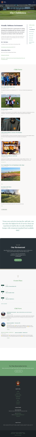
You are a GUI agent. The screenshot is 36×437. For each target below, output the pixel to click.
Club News (18, 402)
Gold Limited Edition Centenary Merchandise (11, 132)
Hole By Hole (31, 37)
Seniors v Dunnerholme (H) (11, 286)
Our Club (30, 27)
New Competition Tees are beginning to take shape (12, 165)
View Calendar (4, 303)
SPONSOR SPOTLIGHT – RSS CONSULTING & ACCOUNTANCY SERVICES (19, 313)
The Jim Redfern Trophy (6, 109)
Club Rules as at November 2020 (7, 47)
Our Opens (18, 398)
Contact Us (18, 416)
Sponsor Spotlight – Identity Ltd (21, 332)
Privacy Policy (13, 433)
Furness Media (19, 435)
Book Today (18, 371)
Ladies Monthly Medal (10, 292)
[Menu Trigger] (33, 2)
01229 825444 (18, 413)
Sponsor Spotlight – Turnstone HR (13, 323)
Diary (18, 400)
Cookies (24, 433)
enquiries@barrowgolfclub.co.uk (19, 414)
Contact (18, 403)
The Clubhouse (32, 29)
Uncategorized (3, 162)
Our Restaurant (31, 31)
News (2, 92)
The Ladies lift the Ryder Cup (8, 87)
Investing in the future (6, 187)
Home (18, 391)
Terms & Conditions (19, 433)
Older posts (4, 209)
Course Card (31, 35)
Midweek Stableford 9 (10, 299)
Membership (18, 396)
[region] (18, 10)
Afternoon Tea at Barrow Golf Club (9, 155)
